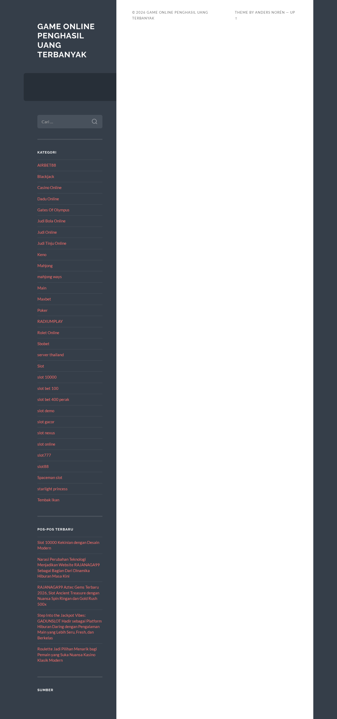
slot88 (43, 466)
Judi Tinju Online (51, 243)
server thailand (50, 354)
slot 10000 (47, 377)
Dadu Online (48, 198)
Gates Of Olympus (53, 209)
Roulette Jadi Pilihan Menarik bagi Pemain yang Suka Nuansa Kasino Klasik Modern (67, 654)
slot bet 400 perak (53, 399)
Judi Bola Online (51, 220)
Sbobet (43, 343)
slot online (46, 444)
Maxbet (44, 299)
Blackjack (45, 176)
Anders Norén (270, 12)
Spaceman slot (49, 477)
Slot (40, 366)
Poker (42, 310)
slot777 (44, 455)
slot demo (45, 410)
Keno (41, 254)
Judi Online (47, 232)
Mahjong (45, 265)
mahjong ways (49, 276)
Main (41, 287)
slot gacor (45, 421)
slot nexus (46, 432)
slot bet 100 (47, 388)
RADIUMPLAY (50, 321)
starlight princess (52, 488)
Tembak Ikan (48, 499)
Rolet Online (48, 332)
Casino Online (49, 187)
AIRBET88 (46, 165)
